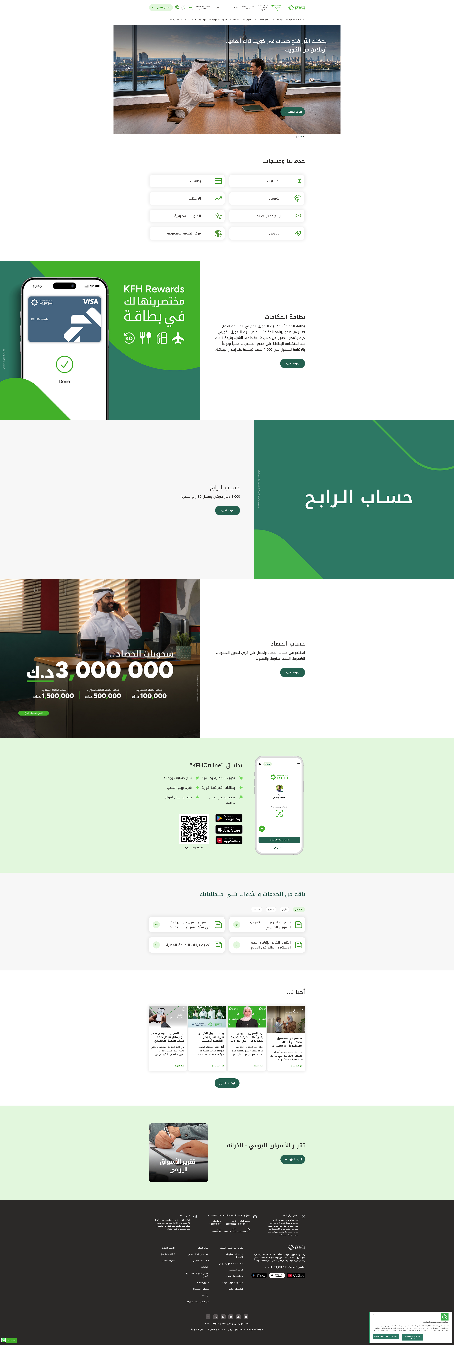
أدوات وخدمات (200, 20)
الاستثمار (236, 20)
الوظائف (205, 1295)
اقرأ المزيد (298, 1066)
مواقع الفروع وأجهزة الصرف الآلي (203, 7)
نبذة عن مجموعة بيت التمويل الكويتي (197, 1275)
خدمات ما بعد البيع (181, 20)
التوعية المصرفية (236, 1270)
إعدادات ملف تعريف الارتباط (412, 1337)
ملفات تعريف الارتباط (216, 1329)
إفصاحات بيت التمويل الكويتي (231, 1263)
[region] (410, 1327)
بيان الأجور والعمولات (235, 1276)
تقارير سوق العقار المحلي (198, 1254)
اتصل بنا (216, 7)
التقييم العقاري (168, 1260)
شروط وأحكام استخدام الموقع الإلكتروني (245, 1329)
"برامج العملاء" (264, 20)
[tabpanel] (227, 934)
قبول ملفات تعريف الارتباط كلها (385, 1336)
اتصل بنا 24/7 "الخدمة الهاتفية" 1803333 (230, 1215)
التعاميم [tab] (299, 909)
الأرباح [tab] (284, 909)
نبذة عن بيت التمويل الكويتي (231, 1248)
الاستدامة (205, 1267)
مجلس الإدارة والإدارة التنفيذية (234, 1255)
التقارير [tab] (271, 909)
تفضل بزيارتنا (292, 1215)
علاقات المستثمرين (201, 1260)
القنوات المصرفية (219, 20)
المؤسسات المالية (236, 1289)
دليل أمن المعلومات (201, 1289)
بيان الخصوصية (197, 1329)
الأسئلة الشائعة (168, 1248)
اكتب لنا (186, 1215)
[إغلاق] (373, 1314)
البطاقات (279, 20)
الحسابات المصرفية (297, 20)
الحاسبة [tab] (257, 909)
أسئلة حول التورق (168, 1254)
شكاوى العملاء (203, 1282)
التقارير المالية (203, 1248)
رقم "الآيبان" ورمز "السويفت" (197, 1302)
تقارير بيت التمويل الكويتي (232, 1282)
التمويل (249, 20)
